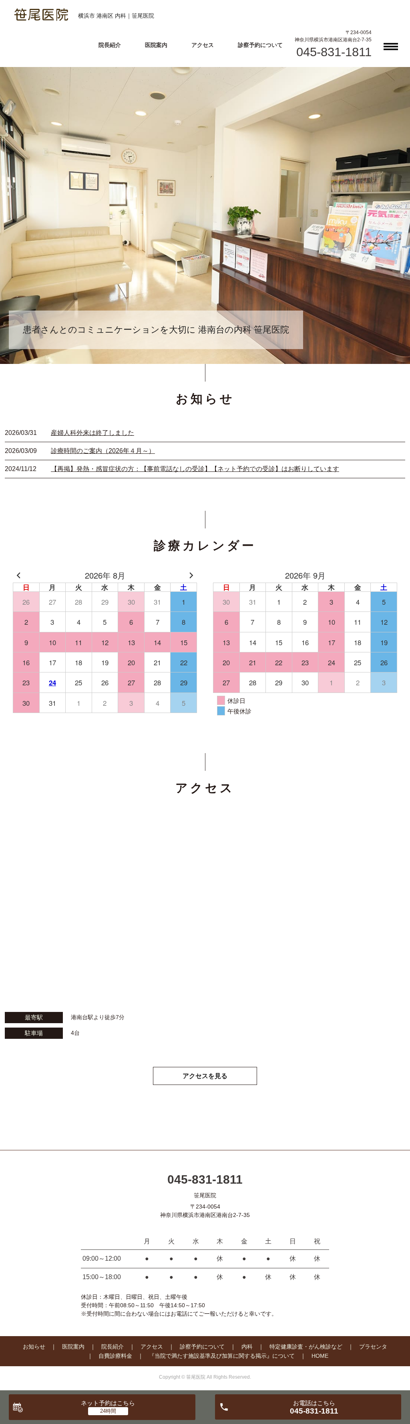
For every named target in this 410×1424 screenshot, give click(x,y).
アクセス (202, 45)
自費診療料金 (115, 1356)
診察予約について (260, 45)
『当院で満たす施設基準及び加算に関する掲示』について (222, 1356)
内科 (247, 1346)
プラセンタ (373, 1346)
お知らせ (34, 1346)
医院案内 (156, 45)
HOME (320, 1356)
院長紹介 (109, 45)
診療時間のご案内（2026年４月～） (103, 450)
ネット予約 (108, 1403)
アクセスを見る (205, 1076)
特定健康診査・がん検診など (305, 1346)
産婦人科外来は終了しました (92, 432)
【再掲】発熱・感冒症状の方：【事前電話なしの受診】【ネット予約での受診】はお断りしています (195, 468)
